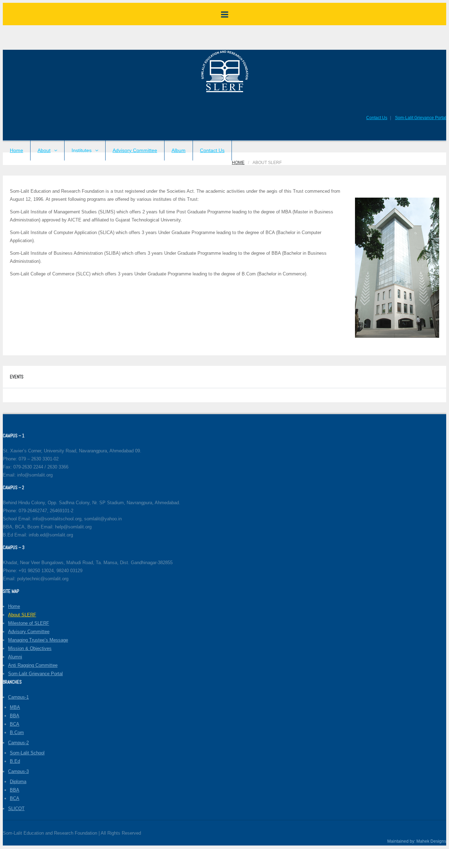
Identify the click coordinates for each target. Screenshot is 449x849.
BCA (14, 724)
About (44, 150)
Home (16, 150)
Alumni (15, 656)
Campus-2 (18, 742)
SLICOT (16, 808)
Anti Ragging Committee (33, 665)
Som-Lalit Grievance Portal (420, 117)
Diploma (18, 781)
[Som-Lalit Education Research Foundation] (224, 91)
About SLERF (22, 614)
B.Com (17, 732)
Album (179, 150)
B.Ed (15, 761)
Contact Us (376, 117)
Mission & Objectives (30, 648)
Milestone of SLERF (28, 623)
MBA (15, 707)
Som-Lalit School (27, 752)
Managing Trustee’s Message (38, 640)
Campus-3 (18, 771)
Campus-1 (18, 697)
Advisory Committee (135, 150)
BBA (14, 715)
